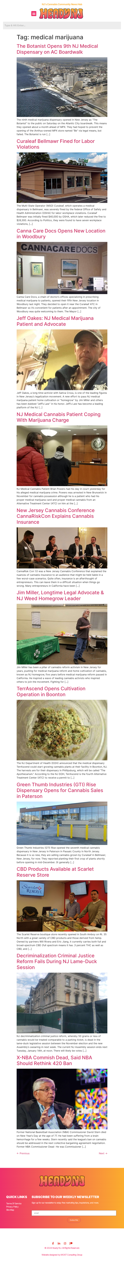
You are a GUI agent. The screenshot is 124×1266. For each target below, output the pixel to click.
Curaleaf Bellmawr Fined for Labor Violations (56, 144)
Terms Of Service (13, 1203)
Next (103, 1153)
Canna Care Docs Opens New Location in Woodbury (61, 233)
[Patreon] (71, 1243)
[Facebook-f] (53, 1243)
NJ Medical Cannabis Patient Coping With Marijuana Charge (59, 417)
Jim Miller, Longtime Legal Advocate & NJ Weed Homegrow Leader (60, 595)
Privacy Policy (12, 1206)
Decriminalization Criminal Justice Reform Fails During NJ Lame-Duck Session (57, 961)
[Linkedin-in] (59, 1243)
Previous (23, 1153)
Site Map (10, 1210)
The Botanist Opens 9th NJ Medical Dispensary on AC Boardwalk (57, 49)
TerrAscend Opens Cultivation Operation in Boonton (51, 691)
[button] (33, 13)
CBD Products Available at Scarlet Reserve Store (55, 872)
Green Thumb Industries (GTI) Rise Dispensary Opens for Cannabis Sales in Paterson (60, 790)
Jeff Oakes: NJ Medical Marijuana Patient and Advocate (55, 321)
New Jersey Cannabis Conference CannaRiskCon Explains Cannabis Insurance (56, 516)
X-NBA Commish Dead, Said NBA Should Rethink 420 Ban (54, 1060)
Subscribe (74, 1220)
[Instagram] (65, 1243)
